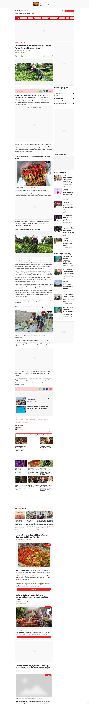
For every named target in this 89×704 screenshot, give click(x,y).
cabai (32, 95)
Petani (29, 95)
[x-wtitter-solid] (47, 91)
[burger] (73, 13)
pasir (25, 97)
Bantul (17, 95)
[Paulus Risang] (16, 428)
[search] (63, 11)
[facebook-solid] (44, 91)
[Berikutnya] (53, 494)
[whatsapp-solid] (40, 91)
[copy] (50, 91)
